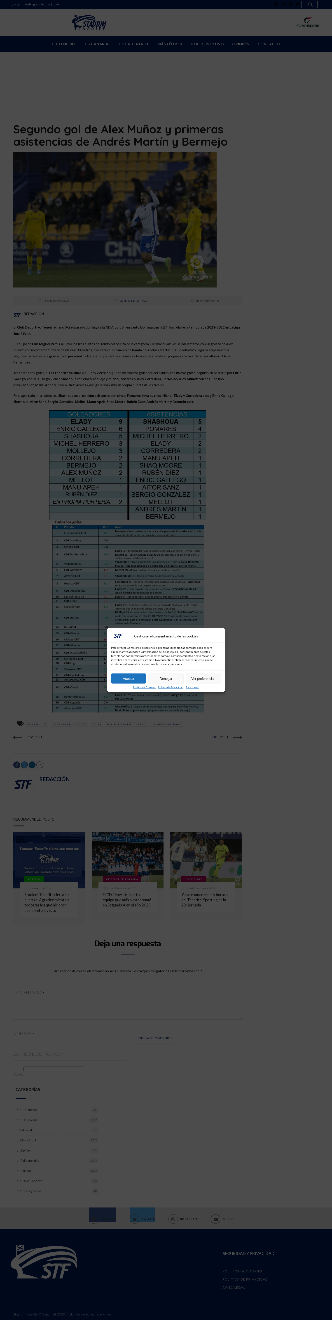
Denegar (166, 678)
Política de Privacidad (170, 687)
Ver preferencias (203, 678)
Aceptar (128, 678)
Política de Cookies (144, 687)
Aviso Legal (192, 687)
